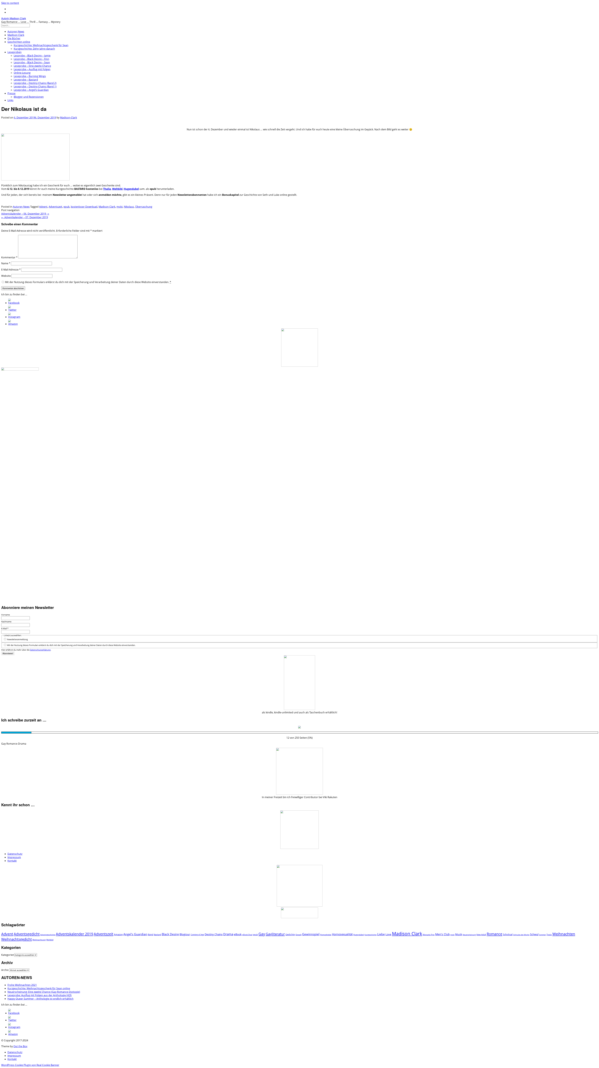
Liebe (381, 934)
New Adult (481, 934)
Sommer (542, 935)
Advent (43, 206)
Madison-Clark (68, 117)
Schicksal (508, 934)
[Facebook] (13, 303)
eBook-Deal (247, 934)
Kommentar (9, 257)
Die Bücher (13, 38)
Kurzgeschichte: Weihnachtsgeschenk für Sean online (38, 988)
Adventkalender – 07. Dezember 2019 (24, 217)
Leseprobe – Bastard (26, 79)
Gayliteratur (275, 934)
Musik (458, 934)
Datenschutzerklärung (40, 649)
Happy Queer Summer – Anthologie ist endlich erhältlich (40, 998)
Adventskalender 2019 (74, 934)
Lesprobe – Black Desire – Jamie (32, 55)
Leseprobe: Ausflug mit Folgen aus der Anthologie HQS (39, 995)
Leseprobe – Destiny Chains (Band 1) (35, 86)
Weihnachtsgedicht (16, 939)
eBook (238, 934)
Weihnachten (563, 933)
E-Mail (4, 628)
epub (66, 206)
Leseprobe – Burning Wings (30, 76)
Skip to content (10, 3)
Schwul (534, 934)
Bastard (157, 934)
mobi (120, 206)
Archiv (5, 970)
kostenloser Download (84, 206)
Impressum (14, 857)
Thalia (549, 934)
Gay (261, 933)
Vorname (5, 614)
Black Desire (170, 934)
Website (6, 276)
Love (388, 934)
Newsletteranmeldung (17, 639)
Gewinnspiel (310, 934)
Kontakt (12, 860)
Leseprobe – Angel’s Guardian (31, 90)
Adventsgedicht (27, 934)
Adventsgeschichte (47, 935)
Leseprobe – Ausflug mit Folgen (32, 69)
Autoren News (15, 31)
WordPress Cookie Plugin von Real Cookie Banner (30, 1065)
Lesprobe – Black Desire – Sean (32, 62)
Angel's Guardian (135, 934)
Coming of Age (197, 934)
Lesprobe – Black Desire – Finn (31, 59)
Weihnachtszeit (39, 939)
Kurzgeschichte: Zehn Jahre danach (34, 48)
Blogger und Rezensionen (29, 96)
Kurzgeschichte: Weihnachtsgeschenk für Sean (41, 45)
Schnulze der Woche (521, 935)
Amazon (118, 934)
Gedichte (290, 934)
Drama (228, 934)
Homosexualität (342, 934)
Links (10, 100)
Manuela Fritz (429, 934)
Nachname (6, 621)
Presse (11, 93)
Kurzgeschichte (371, 935)
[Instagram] (14, 317)
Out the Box (20, 1046)
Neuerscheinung (469, 935)
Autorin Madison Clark (13, 18)
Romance (494, 933)
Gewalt (298, 934)
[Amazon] (13, 324)
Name (5, 263)
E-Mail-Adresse (11, 269)
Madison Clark (15, 35)
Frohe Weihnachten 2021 (22, 985)
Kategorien (7, 955)
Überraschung (143, 206)
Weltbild (49, 939)
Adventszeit (55, 206)
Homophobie (325, 934)
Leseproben (14, 52)
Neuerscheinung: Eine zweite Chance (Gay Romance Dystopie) (43, 992)
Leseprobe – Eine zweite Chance (32, 66)
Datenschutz (14, 854)
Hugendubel (358, 934)
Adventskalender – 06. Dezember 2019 (25, 213)
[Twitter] (12, 310)
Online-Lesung (22, 72)
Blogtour (185, 934)
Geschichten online (18, 42)
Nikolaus (129, 206)
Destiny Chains (214, 934)
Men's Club (442, 934)
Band (150, 934)
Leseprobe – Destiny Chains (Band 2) (35, 83)
